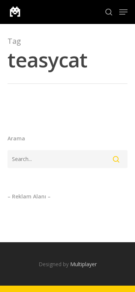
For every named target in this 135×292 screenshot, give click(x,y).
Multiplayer (83, 264)
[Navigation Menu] (123, 12)
